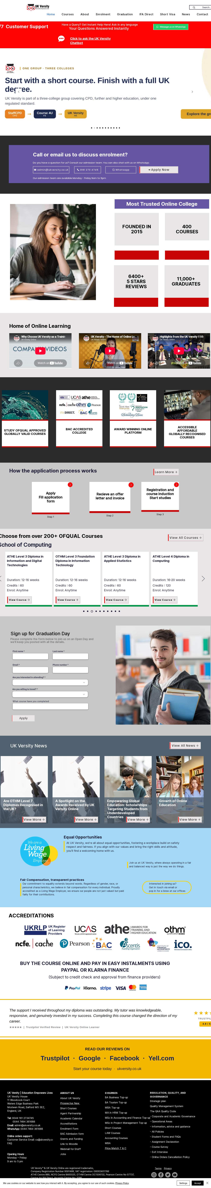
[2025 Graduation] (113, 127)
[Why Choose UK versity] (102, 127)
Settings (183, 1183)
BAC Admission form (72, 1133)
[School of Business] (87, 611)
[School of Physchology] (115, 611)
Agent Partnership (70, 1113)
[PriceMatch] (97, 127)
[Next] (192, 91)
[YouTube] (174, 1175)
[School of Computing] (91, 611)
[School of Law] (104, 611)
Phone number (60, 665)
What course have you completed (31, 701)
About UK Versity (70, 1098)
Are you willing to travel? (24, 689)
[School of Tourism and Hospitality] (119, 611)
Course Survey (160, 1146)
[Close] (207, 1183)
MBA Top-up (112, 1107)
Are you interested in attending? (28, 677)
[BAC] (108, 127)
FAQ (9, 1143)
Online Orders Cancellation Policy (171, 1157)
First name (18, 651)
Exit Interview (160, 1151)
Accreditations (68, 1123)
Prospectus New (70, 1103)
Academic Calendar (71, 1118)
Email (15, 665)
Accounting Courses (116, 1138)
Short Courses (68, 1108)
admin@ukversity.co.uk (27, 1125)
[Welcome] (119, 127)
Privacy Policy (122, 1183)
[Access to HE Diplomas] (111, 127)
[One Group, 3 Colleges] (94, 127)
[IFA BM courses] (116, 127)
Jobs (63, 1154)
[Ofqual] (99, 127)
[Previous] (18, 91)
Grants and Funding (71, 1138)
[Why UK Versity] (105, 127)
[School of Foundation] (96, 611)
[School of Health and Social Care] (100, 611)
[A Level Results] (91, 127)
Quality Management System (166, 1106)
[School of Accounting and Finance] (83, 611)
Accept (197, 1183)
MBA (108, 1143)
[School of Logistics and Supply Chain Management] (107, 611)
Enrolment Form (69, 1128)
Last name (58, 651)
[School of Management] (111, 611)
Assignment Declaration (165, 1141)
